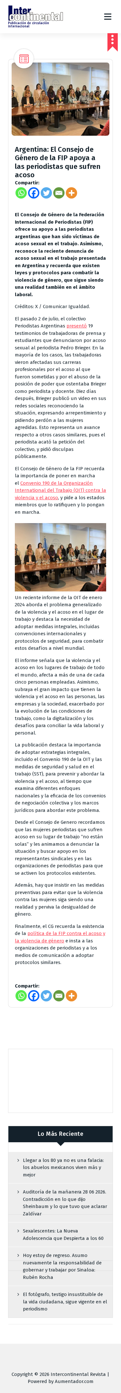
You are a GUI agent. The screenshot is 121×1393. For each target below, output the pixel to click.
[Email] (59, 193)
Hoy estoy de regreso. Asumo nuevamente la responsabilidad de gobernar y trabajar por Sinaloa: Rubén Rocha (62, 1266)
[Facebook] (33, 193)
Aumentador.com (74, 1381)
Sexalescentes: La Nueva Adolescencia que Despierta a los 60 (63, 1234)
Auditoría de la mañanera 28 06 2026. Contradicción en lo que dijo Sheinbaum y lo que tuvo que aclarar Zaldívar (65, 1203)
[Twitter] (46, 193)
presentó (76, 326)
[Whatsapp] (21, 193)
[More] (71, 193)
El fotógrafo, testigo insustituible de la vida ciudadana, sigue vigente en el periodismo (65, 1301)
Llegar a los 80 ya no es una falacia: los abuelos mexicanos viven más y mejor (63, 1167)
